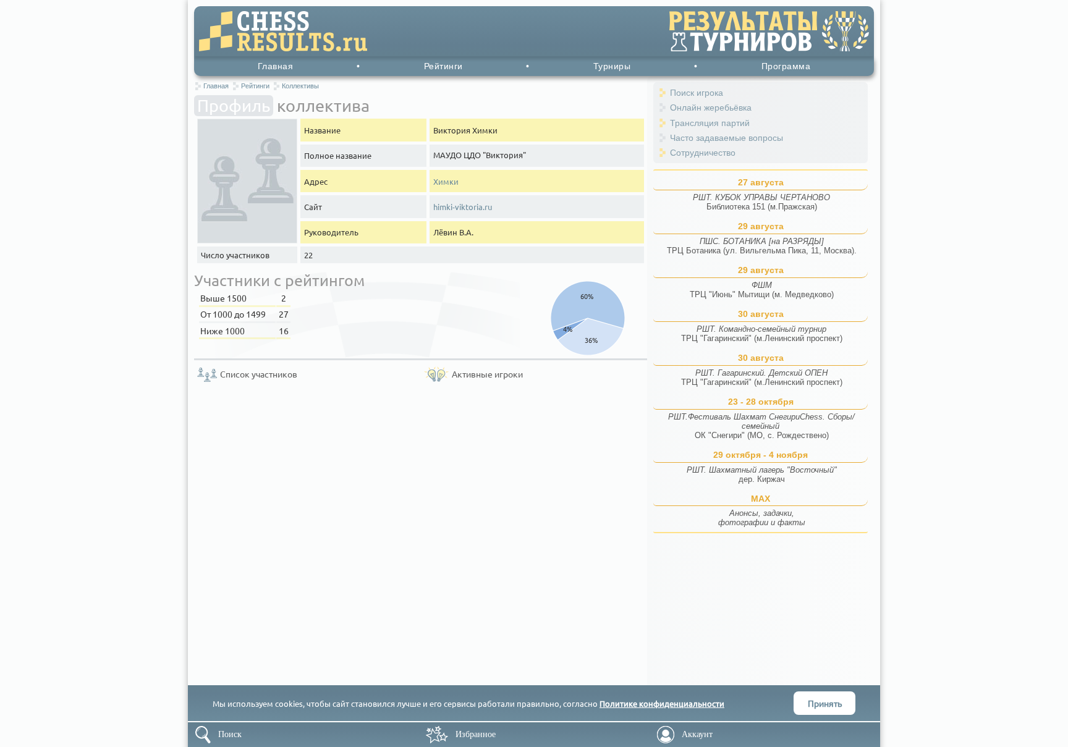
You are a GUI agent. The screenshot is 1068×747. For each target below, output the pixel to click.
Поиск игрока (696, 93)
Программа (786, 66)
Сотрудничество (702, 153)
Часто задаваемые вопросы (726, 138)
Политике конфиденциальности (662, 703)
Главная (276, 66)
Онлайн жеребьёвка (711, 107)
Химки (446, 181)
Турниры (612, 66)
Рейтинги (443, 66)
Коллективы (300, 86)
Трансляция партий (710, 123)
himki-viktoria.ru (462, 206)
